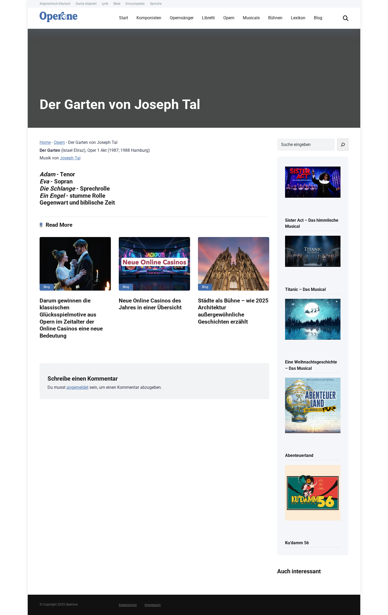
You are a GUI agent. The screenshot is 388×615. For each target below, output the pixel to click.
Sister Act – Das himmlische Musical (311, 223)
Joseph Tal (70, 157)
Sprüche (156, 4)
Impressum (153, 605)
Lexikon (298, 17)
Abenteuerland (299, 455)
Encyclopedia (135, 4)
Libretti (208, 17)
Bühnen (275, 17)
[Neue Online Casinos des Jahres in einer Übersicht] (154, 263)
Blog (318, 17)
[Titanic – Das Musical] (312, 252)
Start (123, 17)
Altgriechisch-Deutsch (55, 4)
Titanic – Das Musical (305, 289)
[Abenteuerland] (312, 406)
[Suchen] (342, 144)
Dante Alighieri (86, 4)
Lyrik (105, 4)
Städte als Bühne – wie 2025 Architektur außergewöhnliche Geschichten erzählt (233, 311)
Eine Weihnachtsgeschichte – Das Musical (311, 365)
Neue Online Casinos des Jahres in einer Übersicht (150, 304)
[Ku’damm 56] (312, 493)
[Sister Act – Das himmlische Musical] (312, 182)
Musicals (251, 17)
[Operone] (58, 15)
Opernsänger (181, 17)
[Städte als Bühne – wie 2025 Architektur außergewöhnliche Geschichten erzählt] (233, 263)
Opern (228, 17)
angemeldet (77, 387)
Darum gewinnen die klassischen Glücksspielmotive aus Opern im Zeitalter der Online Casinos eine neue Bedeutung (71, 318)
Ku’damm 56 (297, 542)
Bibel (116, 4)
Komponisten (148, 17)
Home (45, 142)
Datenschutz (128, 605)
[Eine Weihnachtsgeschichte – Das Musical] (312, 320)
